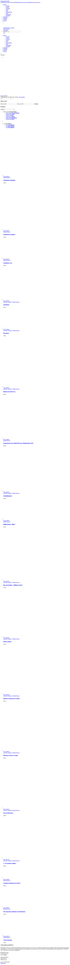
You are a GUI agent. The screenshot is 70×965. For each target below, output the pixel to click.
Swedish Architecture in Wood (11, 883)
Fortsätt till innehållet (5, 1)
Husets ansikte (7, 641)
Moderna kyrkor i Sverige (10, 755)
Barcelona (6, 333)
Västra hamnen (7, 940)
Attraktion (6, 304)
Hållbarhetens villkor (9, 524)
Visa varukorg (6, 29)
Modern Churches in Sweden (11, 698)
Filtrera (36, 103)
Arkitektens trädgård (9, 234)
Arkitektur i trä (7, 263)
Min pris (2, 103)
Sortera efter (12, 113)
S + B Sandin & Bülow (9, 863)
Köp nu (8, 177)
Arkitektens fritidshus (9, 180)
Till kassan (5, 30)
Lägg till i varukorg (7, 302)
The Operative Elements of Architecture (14, 911)
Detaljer (5, 177)
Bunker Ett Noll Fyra (9, 391)
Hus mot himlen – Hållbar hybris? (13, 585)
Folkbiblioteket (7, 496)
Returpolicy (3, 963)
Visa (10, 125)
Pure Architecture (8, 813)
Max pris (19, 103)
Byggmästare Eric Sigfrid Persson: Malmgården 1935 (18, 443)
